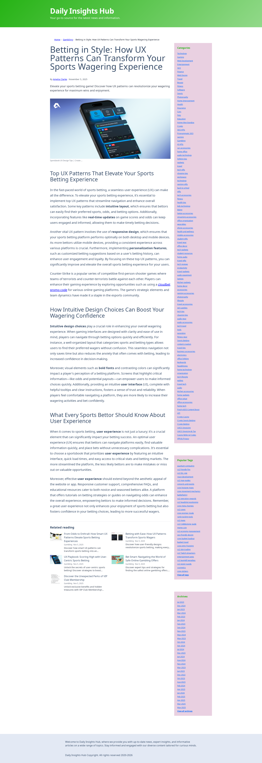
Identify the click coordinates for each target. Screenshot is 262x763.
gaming (180, 137)
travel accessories (185, 304)
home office (182, 151)
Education (181, 119)
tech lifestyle (182, 377)
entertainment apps (185, 556)
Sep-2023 (181, 624)
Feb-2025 (181, 696)
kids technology (183, 206)
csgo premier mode (185, 513)
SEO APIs (181, 130)
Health (180, 104)
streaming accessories (186, 217)
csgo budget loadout (185, 538)
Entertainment (183, 64)
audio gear (181, 318)
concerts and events (185, 484)
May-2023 (181, 638)
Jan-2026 (181, 693)
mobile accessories (185, 235)
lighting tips (182, 159)
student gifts (182, 239)
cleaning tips (182, 315)
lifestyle (180, 300)
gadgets (180, 162)
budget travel (182, 542)
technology (181, 180)
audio (179, 387)
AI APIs (180, 144)
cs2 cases (181, 509)
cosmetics (181, 567)
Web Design (182, 75)
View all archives (184, 711)
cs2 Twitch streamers (186, 553)
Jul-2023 (180, 602)
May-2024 (181, 635)
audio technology (184, 155)
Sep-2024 (181, 627)
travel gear (181, 242)
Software (181, 90)
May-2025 (181, 707)
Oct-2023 (181, 678)
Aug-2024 (181, 660)
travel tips (181, 348)
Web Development (185, 60)
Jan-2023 (181, 609)
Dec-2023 (181, 653)
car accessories (183, 148)
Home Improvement (185, 100)
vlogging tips (182, 173)
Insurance (181, 108)
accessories (182, 289)
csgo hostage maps (185, 487)
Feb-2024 (181, 685)
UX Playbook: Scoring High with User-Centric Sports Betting (85, 558)
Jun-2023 (181, 671)
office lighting (183, 358)
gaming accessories (185, 293)
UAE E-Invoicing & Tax (186, 431)
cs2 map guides (183, 480)
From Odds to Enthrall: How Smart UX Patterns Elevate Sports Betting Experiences (85, 537)
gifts (179, 191)
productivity (182, 268)
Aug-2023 (181, 682)
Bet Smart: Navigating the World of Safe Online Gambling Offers (146, 558)
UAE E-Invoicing (184, 427)
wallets (180, 380)
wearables (181, 224)
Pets (179, 115)
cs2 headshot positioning (187, 502)
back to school (183, 188)
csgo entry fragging (185, 546)
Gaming (180, 57)
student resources (185, 253)
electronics (181, 355)
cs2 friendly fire (183, 469)
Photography (182, 97)
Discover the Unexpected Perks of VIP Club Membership (85, 578)
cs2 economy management (188, 531)
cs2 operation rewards (186, 498)
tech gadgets (182, 249)
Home (57, 39)
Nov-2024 (181, 664)
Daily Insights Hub (82, 11)
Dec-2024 (181, 605)
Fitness (180, 86)
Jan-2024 (181, 620)
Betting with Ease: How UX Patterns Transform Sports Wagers (146, 535)
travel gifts (181, 260)
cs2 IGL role (182, 473)
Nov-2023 (181, 631)
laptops (180, 278)
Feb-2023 (181, 616)
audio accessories (184, 322)
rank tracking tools (185, 516)
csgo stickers (182, 571)
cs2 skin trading (183, 549)
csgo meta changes (185, 506)
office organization (185, 220)
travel (179, 166)
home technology (184, 369)
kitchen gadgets (184, 282)
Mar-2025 (181, 704)
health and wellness (185, 231)
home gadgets (183, 395)
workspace (181, 177)
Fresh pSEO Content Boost (188, 409)
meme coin (182, 527)
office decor (182, 246)
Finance (180, 71)
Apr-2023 (181, 689)
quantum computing (185, 466)
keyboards (181, 362)
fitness (180, 199)
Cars (179, 111)
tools (179, 329)
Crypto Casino (183, 417)
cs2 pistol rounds (184, 564)
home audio (182, 257)
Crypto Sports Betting (186, 420)
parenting (181, 333)
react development (185, 477)
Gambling (68, 39)
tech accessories (184, 195)
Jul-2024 (180, 649)
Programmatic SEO (185, 133)
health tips (181, 202)
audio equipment (184, 275)
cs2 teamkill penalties (186, 560)
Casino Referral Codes (186, 435)
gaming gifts (182, 184)
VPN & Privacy (183, 438)
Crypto (180, 126)
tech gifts (181, 169)
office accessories (184, 402)
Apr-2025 (181, 700)
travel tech (181, 384)
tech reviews (182, 264)
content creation (184, 344)
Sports (180, 93)
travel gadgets (183, 271)
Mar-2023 (181, 667)
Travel (179, 79)
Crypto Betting (183, 424)
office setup (182, 398)
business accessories (186, 351)
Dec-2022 (181, 675)
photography (182, 297)
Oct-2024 (181, 642)
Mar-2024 (181, 613)
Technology (182, 53)
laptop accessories (185, 213)
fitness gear (182, 337)
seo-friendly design (185, 535)
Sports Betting (183, 340)
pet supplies (182, 308)
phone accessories (185, 228)
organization (182, 373)
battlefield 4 (182, 495)
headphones (182, 366)
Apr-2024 (181, 645)
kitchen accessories (185, 391)
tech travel (181, 326)
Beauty (180, 82)
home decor (182, 286)
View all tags (183, 575)
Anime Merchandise (185, 122)
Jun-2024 (181, 656)
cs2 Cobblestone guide (186, 524)
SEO (179, 68)
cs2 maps (181, 520)
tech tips (180, 311)
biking (179, 209)
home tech (181, 406)
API (178, 413)
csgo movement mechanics (188, 491)
